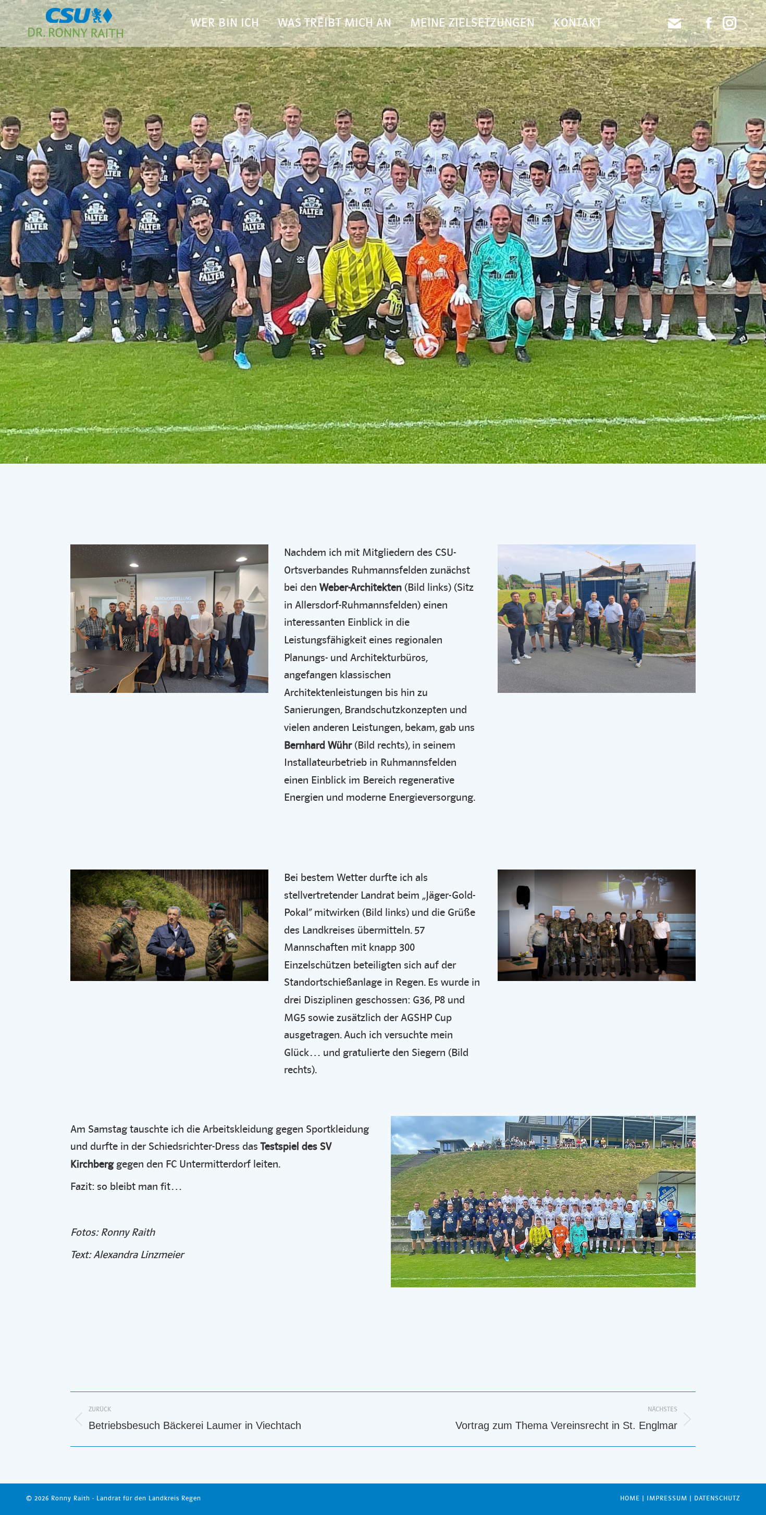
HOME (630, 1498)
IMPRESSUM (667, 1498)
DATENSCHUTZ (717, 1498)
